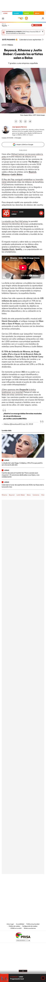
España (4, 26)
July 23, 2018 (27, 424)
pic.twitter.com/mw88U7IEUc (15, 419)
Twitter (21, 121)
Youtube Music (8, 249)
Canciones (36, 495)
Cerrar (42, 31)
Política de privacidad (32, 924)
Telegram (30, 121)
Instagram (10, 884)
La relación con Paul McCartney (15, 221)
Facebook (16, 121)
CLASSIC (16, 13)
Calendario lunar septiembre (30, 39)
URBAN (37, 13)
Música (10, 45)
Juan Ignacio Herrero (19, 127)
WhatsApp (25, 121)
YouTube (18, 884)
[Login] (43, 18)
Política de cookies (14, 926)
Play (43, 978)
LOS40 (5, 13)
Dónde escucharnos (30, 928)
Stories (36, 884)
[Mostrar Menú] (3, 18)
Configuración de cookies (29, 926)
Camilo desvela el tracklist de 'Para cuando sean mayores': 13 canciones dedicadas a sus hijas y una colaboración (20, 475)
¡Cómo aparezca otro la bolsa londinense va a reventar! (19, 390)
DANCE (26, 13)
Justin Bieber (16, 174)
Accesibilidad (20, 924)
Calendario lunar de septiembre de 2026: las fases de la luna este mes (23, 486)
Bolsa (29, 495)
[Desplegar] (23, 971)
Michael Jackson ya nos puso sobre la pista (22, 155)
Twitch (31, 884)
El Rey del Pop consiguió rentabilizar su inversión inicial (22, 180)
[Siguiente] (43, 39)
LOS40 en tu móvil (16, 928)
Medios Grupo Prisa (23, 940)
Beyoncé (32, 172)
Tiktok (14, 884)
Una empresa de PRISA (23, 935)
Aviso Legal (10, 924)
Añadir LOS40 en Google (24, 144)
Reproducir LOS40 (41, 213)
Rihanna (6, 174)
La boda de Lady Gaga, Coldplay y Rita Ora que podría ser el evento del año (22, 464)
